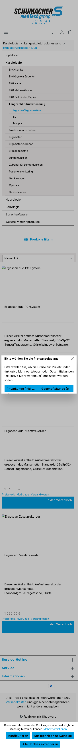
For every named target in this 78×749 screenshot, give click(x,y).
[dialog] (39, 374)
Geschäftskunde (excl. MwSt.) (57, 388)
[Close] (72, 359)
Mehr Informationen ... (56, 729)
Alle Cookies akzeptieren (40, 744)
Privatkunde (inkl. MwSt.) (23, 388)
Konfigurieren (18, 736)
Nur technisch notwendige (53, 736)
